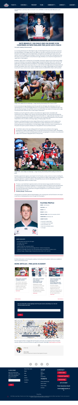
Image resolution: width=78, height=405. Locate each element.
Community (51, 5)
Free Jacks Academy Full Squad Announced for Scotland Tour (38, 280)
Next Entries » (60, 299)
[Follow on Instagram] (36, 364)
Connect (62, 5)
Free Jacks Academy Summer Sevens (21, 279)
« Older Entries (18, 299)
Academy (72, 5)
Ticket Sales (61, 372)
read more (18, 290)
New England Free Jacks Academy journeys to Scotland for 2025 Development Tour (55, 281)
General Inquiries (63, 376)
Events (25, 377)
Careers (26, 382)
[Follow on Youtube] (47, 364)
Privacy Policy (39, 394)
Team (41, 5)
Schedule (24, 5)
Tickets (13, 5)
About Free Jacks (28, 369)
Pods (25, 375)
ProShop (34, 5)
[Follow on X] (30, 364)
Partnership (61, 379)
